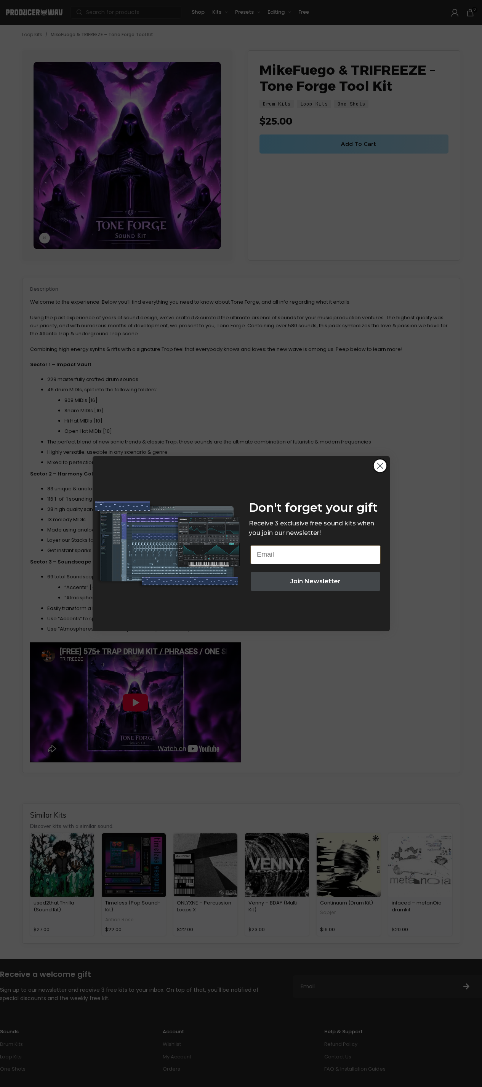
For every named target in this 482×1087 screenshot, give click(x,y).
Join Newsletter (315, 581)
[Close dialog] (380, 465)
